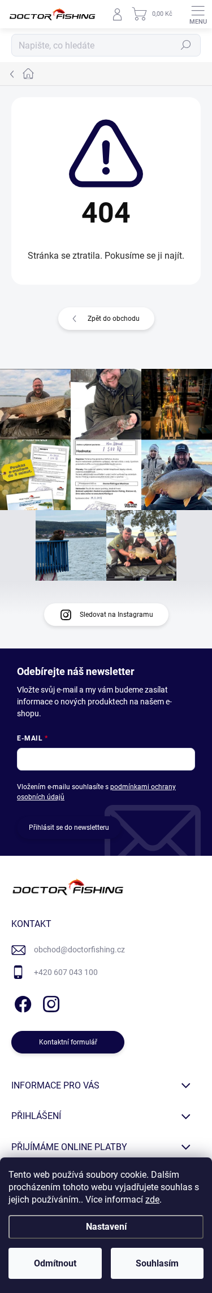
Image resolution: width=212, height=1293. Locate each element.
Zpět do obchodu (114, 319)
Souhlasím (157, 1263)
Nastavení (106, 1226)
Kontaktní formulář (68, 1042)
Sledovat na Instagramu (116, 615)
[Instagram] (49, 1002)
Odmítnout (55, 1263)
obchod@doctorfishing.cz (79, 949)
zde (152, 1199)
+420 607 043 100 (66, 972)
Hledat (186, 45)
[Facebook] (21, 1002)
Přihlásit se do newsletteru (69, 827)
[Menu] (198, 14)
